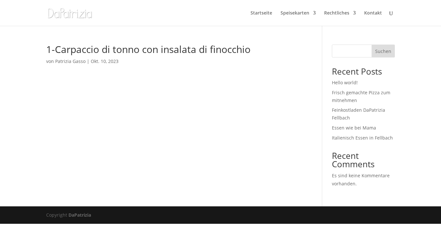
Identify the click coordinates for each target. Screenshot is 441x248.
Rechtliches (336, 13)
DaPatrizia (79, 215)
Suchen (383, 51)
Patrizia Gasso (70, 61)
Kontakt (373, 13)
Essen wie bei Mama (354, 128)
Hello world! (345, 82)
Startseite (261, 13)
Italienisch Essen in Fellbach (362, 138)
